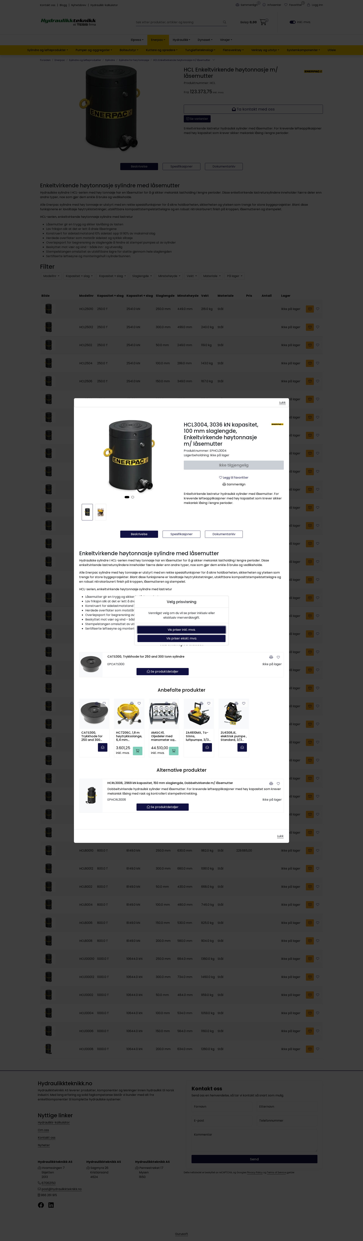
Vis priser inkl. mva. (181, 630)
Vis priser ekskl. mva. (181, 638)
